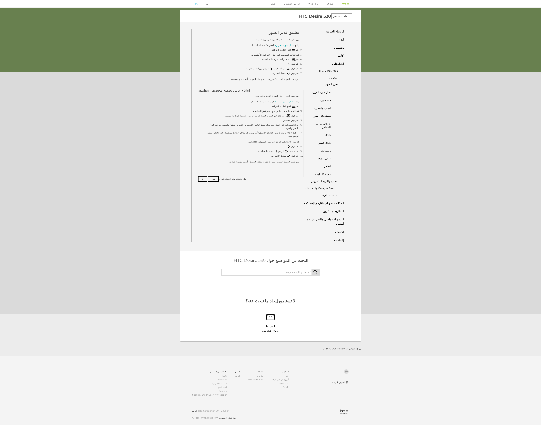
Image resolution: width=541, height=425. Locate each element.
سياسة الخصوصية (219, 383)
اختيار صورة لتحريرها (321, 92)
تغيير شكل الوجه (323, 174)
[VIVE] (196, 3)
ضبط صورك (326, 100)
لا (202, 179)
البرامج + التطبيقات (292, 4)
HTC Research (255, 379)
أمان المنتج (222, 387)
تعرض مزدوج (325, 158)
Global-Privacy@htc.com (205, 418)
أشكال (328, 135)
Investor (222, 379)
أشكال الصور (325, 143)
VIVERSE (313, 4)
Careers (223, 391)
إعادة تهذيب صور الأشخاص (322, 125)
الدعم (273, 4)
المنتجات (329, 4)
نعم (213, 179)
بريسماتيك (326, 150)
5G (287, 376)
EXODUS (284, 383)
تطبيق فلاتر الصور (322, 116)
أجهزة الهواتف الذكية (280, 379)
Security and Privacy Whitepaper (209, 395)
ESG (224, 376)
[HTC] (345, 3)
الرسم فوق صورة (322, 108)
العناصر (327, 166)
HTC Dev (258, 376)
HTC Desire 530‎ (335, 348)
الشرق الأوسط (338, 382)
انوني (194, 411)
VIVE (286, 387)
